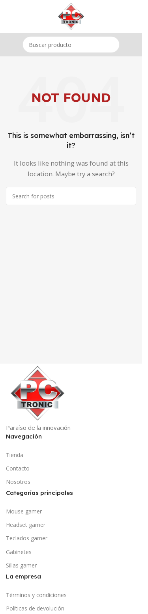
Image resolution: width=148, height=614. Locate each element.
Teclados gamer (26, 538)
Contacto (18, 468)
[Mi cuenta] (133, 16)
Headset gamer (25, 524)
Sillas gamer (21, 565)
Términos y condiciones (36, 595)
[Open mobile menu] (9, 16)
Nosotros (18, 481)
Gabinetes (19, 552)
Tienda (14, 455)
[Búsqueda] (111, 44)
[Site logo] (71, 16)
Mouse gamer (24, 511)
